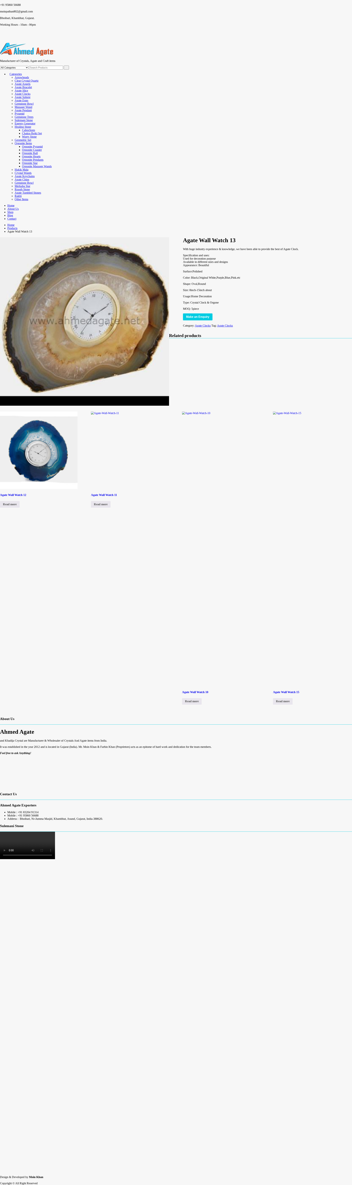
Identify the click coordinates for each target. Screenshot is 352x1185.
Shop (10, 212)
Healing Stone (23, 126)
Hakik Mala (21, 169)
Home (10, 205)
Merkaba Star (22, 186)
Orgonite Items (23, 143)
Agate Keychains (25, 176)
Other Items (21, 199)
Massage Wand (23, 107)
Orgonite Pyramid (32, 146)
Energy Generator (25, 123)
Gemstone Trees (24, 116)
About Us (13, 208)
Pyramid (19, 113)
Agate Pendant (23, 110)
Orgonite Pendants (32, 159)
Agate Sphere (22, 97)
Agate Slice (21, 90)
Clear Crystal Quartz (26, 80)
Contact (11, 218)
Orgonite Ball (30, 153)
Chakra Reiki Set (32, 133)
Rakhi (18, 196)
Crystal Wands (23, 172)
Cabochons (28, 130)
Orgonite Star (30, 163)
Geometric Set (23, 140)
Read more (10, 504)
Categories (16, 74)
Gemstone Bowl (24, 103)
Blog (10, 215)
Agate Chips (22, 179)
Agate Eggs (21, 100)
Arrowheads (22, 77)
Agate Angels (22, 83)
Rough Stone (22, 189)
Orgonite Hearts (31, 156)
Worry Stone (29, 136)
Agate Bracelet (23, 87)
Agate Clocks (22, 93)
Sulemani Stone (24, 120)
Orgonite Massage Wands (37, 166)
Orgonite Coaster (32, 149)
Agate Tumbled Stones (28, 192)
